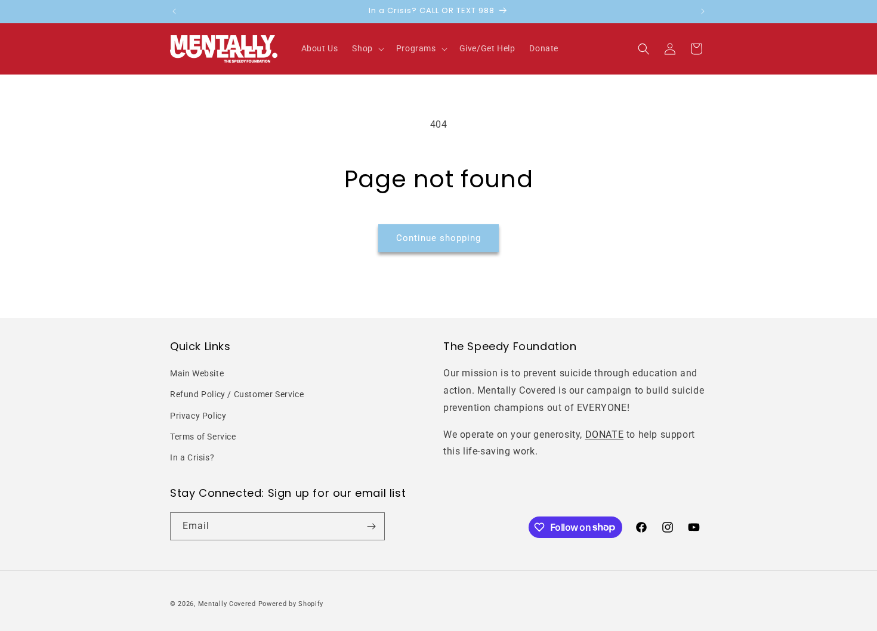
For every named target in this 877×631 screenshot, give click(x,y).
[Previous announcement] (174, 11)
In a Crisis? (192, 457)
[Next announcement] (703, 11)
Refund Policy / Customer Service (237, 394)
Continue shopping (438, 238)
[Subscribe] (371, 526)
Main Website (197, 373)
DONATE (604, 434)
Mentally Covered (227, 604)
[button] (366, 48)
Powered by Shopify (291, 604)
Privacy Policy (198, 415)
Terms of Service (203, 436)
